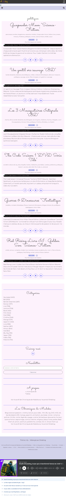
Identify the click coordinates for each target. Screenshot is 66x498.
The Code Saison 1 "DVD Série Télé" (33, 157)
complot (13, 205)
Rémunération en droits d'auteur (26, 447)
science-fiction (40, 36)
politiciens (53, 165)
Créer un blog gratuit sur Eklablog (41, 445)
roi (49, 122)
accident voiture (8, 165)
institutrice (34, 165)
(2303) (6, 299)
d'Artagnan (29, 120)
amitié (7, 250)
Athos (11, 120)
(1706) (8, 308)
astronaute (9, 34)
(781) (7, 333)
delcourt (51, 75)
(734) (8, 340)
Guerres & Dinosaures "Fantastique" (33, 200)
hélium (51, 34)
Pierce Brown (56, 250)
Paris (27, 122)
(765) (7, 337)
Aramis (7, 120)
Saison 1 (20, 167)
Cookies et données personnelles (53, 447)
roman (33, 36)
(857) (8, 326)
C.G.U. (15, 447)
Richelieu (44, 122)
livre (54, 34)
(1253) (8, 322)
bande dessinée (10, 75)
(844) (7, 328)
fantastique (20, 205)
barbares (18, 75)
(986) (7, 324)
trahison (46, 252)
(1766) (6, 306)
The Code (37, 167)
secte (27, 77)
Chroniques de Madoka (30, 424)
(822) (6, 331)
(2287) (11, 302)
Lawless (47, 165)
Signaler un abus (7, 447)
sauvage (22, 77)
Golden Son (24, 250)
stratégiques (29, 207)
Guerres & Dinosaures (34, 205)
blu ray (15, 165)
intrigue (44, 205)
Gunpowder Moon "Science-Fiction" (33, 27)
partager (35, 472)
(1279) (8, 319)
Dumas (49, 120)
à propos (45, 472)
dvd (19, 165)
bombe (15, 34)
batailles (8, 205)
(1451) (7, 311)
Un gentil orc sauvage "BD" (33, 70)
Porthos (38, 122)
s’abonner (25, 472)
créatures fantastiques (41, 75)
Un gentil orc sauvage (45, 77)
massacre (57, 75)
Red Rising (26, 252)
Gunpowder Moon (42, 34)
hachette (31, 250)
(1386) (6, 315)
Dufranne (43, 120)
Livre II (49, 250)
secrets (26, 167)
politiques (28, 36)
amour (12, 250)
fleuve (26, 205)
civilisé (32, 75)
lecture (49, 205)
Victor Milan (36, 207)
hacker (28, 165)
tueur (50, 36)
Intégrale (54, 120)
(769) (7, 335)
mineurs (16, 36)
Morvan (23, 122)
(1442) (7, 313)
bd (22, 75)
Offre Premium (40, 447)
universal (45, 167)
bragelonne (21, 34)
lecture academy (40, 250)
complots (17, 250)
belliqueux (27, 75)
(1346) (8, 317)
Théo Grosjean (34, 77)
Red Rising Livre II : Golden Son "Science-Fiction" (33, 243)
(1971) (8, 304)
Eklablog (42, 440)
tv (41, 167)
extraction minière (30, 34)
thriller (47, 36)
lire (53, 205)
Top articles (54, 445)
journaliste (41, 165)
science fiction (39, 252)
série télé (31, 167)
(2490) (9, 297)
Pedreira (21, 36)
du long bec (36, 120)
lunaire (58, 34)
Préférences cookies (32, 449)
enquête (23, 165)
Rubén (52, 122)
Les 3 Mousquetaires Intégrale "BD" (33, 112)
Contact (61, 445)
